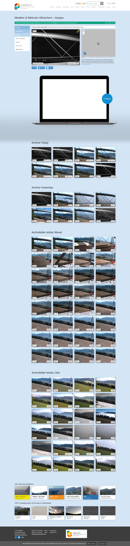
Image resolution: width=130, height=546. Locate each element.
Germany (58, 7)
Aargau (18, 35)
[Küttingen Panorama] (84, 53)
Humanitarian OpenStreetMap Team (108, 57)
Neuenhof (18, 45)
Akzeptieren (102, 543)
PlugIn (34, 67)
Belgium (94, 7)
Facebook (16, 537)
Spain (82, 7)
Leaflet (86, 57)
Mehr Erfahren (92, 543)
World (113, 7)
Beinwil (18, 42)
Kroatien (77, 7)
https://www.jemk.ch (86, 64)
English (113, 3)
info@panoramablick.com (39, 534)
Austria (52, 7)
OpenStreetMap (92, 57)
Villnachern (19, 49)
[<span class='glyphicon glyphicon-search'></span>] (101, 3)
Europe (108, 7)
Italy (72, 7)
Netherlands (101, 7)
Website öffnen (71, 98)
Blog (22, 537)
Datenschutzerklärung (21, 534)
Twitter (19, 537)
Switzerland (66, 7)
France (88, 7)
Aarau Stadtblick (20, 38)
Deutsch (109, 3)
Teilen (50, 67)
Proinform (20, 530)
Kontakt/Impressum (20, 532)
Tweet (42, 67)
